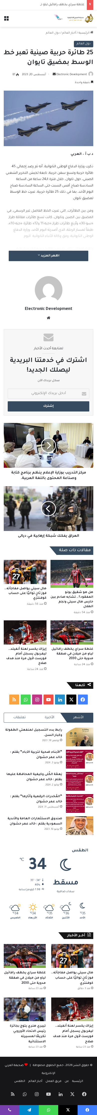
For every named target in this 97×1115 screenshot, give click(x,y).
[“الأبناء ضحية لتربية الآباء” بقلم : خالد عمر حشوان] (79, 759)
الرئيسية (84, 33)
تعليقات (19, 717)
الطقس (19, 1081)
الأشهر (78, 717)
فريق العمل (53, 1081)
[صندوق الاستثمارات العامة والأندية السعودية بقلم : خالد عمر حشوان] (79, 825)
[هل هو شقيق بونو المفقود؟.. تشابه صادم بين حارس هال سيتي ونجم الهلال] (71, 574)
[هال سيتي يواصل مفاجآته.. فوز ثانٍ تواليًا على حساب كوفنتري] (25, 572)
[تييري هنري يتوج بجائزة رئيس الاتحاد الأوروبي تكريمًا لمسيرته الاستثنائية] (25, 1009)
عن (67, 1081)
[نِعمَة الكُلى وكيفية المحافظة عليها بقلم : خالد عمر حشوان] (79, 781)
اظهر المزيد (49, 256)
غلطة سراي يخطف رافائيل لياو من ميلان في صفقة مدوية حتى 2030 (72, 653)
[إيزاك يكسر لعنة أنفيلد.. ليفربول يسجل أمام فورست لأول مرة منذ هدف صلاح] (25, 632)
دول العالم (53, 33)
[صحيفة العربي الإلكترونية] (73, 18)
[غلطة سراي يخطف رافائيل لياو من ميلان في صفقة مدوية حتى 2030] (71, 632)
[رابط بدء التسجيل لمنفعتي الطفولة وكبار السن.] (79, 737)
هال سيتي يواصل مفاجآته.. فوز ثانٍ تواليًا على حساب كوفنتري (25, 593)
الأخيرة (49, 717)
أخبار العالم (69, 33)
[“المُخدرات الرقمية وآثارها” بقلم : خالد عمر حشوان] (79, 803)
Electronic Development (71, 74)
